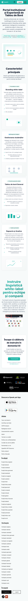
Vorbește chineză (5, 557)
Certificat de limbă (6, 423)
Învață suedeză (5, 479)
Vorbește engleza (5, 527)
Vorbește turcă (5, 583)
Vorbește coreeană (6, 555)
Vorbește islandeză (6, 538)
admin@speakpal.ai (14, 363)
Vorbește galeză (5, 560)
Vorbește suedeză (6, 543)
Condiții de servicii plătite (8, 442)
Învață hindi (4, 481)
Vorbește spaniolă (6, 574)
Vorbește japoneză (6, 552)
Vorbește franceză (6, 563)
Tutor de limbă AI (5, 420)
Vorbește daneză (5, 529)
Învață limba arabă (6, 484)
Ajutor (3, 434)
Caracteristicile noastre (7, 431)
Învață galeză (4, 495)
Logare (20, 2)
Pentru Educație (5, 454)
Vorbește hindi (5, 546)
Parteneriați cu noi (6, 445)
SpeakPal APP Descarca (7, 448)
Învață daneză (5, 464)
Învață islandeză (5, 473)
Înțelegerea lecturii (6, 428)
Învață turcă (4, 518)
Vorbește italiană (5, 566)
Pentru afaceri (5, 451)
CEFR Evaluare (5, 425)
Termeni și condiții (6, 437)
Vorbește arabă (5, 549)
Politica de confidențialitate (8, 440)
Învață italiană (5, 501)
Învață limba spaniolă (6, 510)
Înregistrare (6, 592)
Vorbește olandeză (6, 532)
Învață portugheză (6, 504)
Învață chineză (5, 493)
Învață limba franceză (7, 498)
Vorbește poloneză (6, 577)
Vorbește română (5, 572)
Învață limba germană (7, 470)
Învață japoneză (5, 487)
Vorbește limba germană (7, 535)
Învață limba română (6, 507)
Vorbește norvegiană (6, 541)
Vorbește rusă (5, 580)
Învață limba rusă (5, 515)
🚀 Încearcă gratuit (14, 358)
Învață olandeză (5, 467)
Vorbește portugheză (6, 569)
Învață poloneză (5, 512)
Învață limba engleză (6, 462)
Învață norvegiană (6, 476)
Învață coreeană (5, 490)
